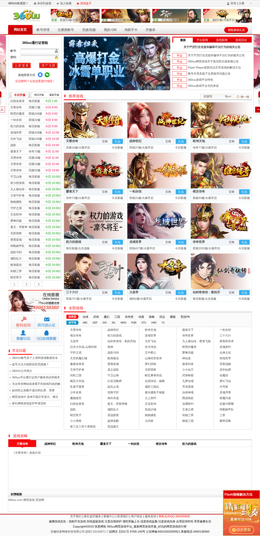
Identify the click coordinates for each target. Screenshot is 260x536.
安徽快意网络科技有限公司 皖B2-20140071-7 (79, 531)
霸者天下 (72, 191)
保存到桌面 (44, 3)
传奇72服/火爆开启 (77, 198)
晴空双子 (75, 415)
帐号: (14, 50)
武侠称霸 (188, 375)
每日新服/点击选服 (77, 248)
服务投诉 (150, 516)
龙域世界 (135, 241)
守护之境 (75, 352)
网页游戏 (29, 499)
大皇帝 (134, 292)
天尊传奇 (72, 141)
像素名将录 (77, 364)
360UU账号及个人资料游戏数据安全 (35, 357)
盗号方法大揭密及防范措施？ (30, 364)
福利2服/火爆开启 (219, 20)
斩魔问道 (225, 398)
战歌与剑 (113, 352)
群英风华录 (227, 341)
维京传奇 (199, 191)
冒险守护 (113, 392)
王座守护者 (77, 369)
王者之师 (188, 409)
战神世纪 (135, 141)
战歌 (73, 409)
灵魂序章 (225, 392)
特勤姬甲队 (227, 409)
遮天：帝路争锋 (117, 403)
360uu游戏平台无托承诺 (203, 85)
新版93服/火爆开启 (67, 20)
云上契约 (150, 398)
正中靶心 (150, 352)
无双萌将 (150, 369)
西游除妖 (188, 398)
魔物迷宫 (75, 398)
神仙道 (186, 358)
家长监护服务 (92, 516)
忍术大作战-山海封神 (83, 346)
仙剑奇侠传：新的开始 (121, 341)
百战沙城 (150, 409)
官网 (105, 141)
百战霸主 (113, 426)
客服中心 (109, 516)
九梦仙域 (188, 381)
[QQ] (40, 74)
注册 (241, 3)
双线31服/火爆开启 (141, 198)
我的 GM (110, 29)
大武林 (149, 420)
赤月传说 (150, 346)
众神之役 (225, 352)
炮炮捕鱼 (150, 415)
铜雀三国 (188, 420)
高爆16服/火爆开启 (77, 147)
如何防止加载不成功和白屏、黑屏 (33, 390)
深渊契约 (188, 403)
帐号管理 (43, 29)
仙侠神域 (188, 392)
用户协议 (136, 516)
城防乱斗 (113, 409)
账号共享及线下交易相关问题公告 (209, 73)
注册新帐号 (66, 29)
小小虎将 (75, 420)
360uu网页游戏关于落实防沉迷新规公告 (213, 61)
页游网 (40, 499)
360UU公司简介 (22, 370)
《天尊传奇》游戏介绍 (26, 452)
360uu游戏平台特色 (200, 79)
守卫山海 (113, 375)
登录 (233, 3)
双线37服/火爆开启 (141, 147)
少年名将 (75, 392)
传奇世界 (199, 241)
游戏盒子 (86, 3)
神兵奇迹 (113, 398)
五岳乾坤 (150, 403)
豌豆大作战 (77, 381)
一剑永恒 (135, 191)
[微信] (47, 74)
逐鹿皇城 (113, 364)
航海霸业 (113, 358)
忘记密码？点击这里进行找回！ (35, 81)
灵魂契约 (225, 346)
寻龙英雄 (188, 386)
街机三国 (75, 375)
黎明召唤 (225, 420)
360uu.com (15, 499)
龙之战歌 (113, 369)
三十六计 (72, 292)
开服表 (150, 29)
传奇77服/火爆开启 (204, 147)
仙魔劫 (224, 375)
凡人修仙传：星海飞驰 (196, 341)
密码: (14, 57)
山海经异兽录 (153, 358)
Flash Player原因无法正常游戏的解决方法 (214, 67)
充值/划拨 (89, 29)
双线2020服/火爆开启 (120, 20)
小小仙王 (188, 369)
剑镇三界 (188, 415)
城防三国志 (152, 386)
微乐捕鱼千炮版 (155, 392)
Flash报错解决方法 (238, 494)
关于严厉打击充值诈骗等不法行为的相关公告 (212, 47)
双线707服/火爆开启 (170, 20)
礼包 (117, 141)
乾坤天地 (199, 141)
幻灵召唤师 (114, 381)
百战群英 (113, 415)
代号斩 (224, 386)
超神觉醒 (113, 420)
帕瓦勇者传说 (153, 375)
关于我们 (75, 516)
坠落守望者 (77, 386)
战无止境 (113, 386)
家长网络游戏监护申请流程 (29, 403)
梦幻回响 (150, 364)
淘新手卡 (131, 29)
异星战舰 (225, 364)
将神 (110, 346)
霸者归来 (188, 364)
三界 (222, 415)
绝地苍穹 (225, 358)
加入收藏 (66, 3)
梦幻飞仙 (225, 381)
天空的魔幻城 (78, 358)
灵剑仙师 (225, 369)
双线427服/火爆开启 (142, 248)
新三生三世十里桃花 (83, 426)
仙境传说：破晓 (155, 381)
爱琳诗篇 (188, 352)
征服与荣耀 (227, 403)
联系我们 (123, 516)
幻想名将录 (77, 403)
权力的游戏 (73, 241)
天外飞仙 (150, 341)
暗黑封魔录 (189, 346)
